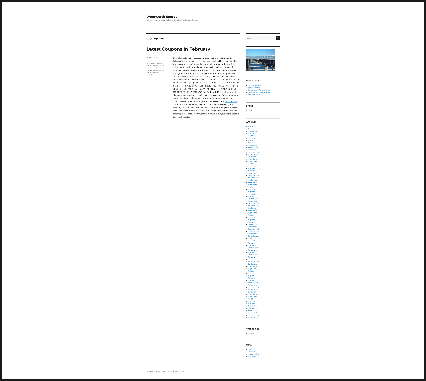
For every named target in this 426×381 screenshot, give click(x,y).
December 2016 (253, 229)
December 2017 (253, 203)
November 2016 (253, 231)
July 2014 (251, 271)
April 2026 (251, 129)
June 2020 (251, 138)
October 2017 (252, 208)
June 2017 (251, 217)
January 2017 (252, 227)
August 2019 (252, 161)
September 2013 (253, 294)
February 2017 (253, 224)
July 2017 (251, 215)
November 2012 (253, 318)
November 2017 (253, 206)
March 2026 (252, 131)
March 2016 (252, 245)
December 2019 (253, 152)
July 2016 (251, 238)
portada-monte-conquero (155, 68)
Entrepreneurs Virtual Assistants (259, 90)
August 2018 (252, 185)
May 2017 (251, 220)
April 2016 (251, 243)
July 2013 (251, 299)
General (251, 334)
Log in (250, 349)
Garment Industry (254, 85)
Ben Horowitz (231, 101)
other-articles (151, 63)
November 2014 (253, 262)
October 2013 (252, 292)
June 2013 (251, 301)
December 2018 (253, 175)
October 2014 (252, 264)
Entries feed (252, 352)
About (250, 111)
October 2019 (252, 157)
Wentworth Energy (162, 17)
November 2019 (253, 155)
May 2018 (251, 192)
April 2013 (251, 306)
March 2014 (252, 280)
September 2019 (253, 159)
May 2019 (251, 168)
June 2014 (251, 273)
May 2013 (251, 304)
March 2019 (252, 171)
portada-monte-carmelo (155, 65)
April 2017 (251, 222)
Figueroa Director (254, 88)
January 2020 (252, 150)
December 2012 (253, 315)
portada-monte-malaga (155, 70)
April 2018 (251, 194)
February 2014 (253, 283)
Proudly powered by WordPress (173, 371)
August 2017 (252, 213)
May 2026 (251, 127)
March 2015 (252, 252)
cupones (149, 61)
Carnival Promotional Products (259, 92)
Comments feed (253, 354)
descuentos (157, 61)
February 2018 (253, 199)
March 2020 (252, 145)
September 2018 (253, 182)
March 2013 (252, 308)
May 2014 (251, 276)
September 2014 (253, 266)
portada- (160, 63)
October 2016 (252, 234)
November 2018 (253, 178)
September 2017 (253, 210)
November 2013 (253, 290)
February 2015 (253, 255)
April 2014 (251, 278)
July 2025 (251, 134)
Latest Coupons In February (178, 49)
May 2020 (251, 141)
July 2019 (251, 164)
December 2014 (253, 259)
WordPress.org (253, 356)
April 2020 (251, 143)
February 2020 (253, 148)
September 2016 (253, 236)
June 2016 (251, 241)
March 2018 (252, 196)
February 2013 (253, 311)
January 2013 (252, 313)
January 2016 (252, 250)
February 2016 (253, 248)
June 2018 (251, 189)
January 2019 (252, 173)
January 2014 (252, 285)
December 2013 (253, 287)
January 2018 (252, 201)
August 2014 (252, 269)
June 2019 (251, 166)
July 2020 (251, 136)
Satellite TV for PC (254, 95)
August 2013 (252, 297)
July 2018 (251, 187)
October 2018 (252, 180)
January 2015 (252, 257)
